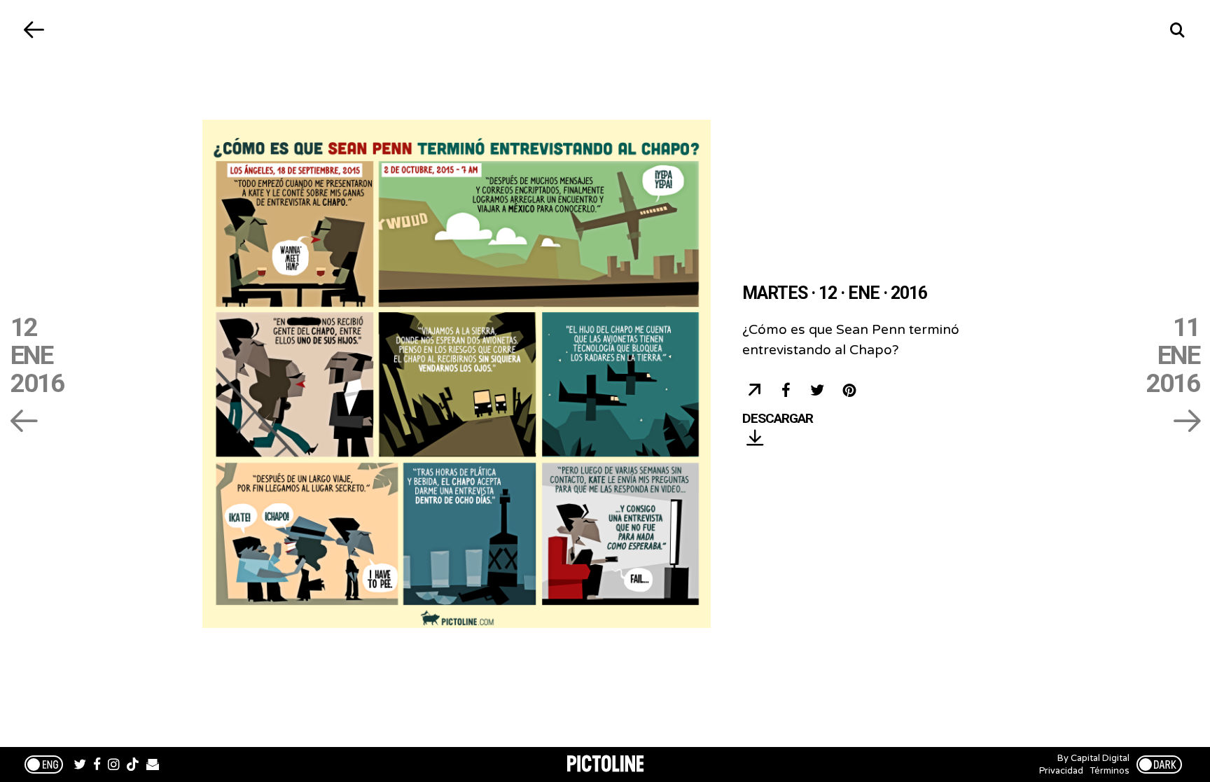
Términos (1109, 770)
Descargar (777, 419)
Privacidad (1061, 770)
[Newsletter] (152, 766)
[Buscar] (1176, 30)
